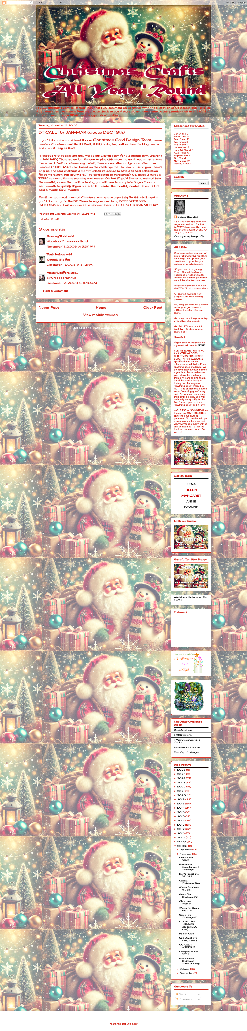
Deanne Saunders (188, 217)
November (186, 854)
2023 (181, 782)
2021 (181, 791)
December (186, 849)
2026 (181, 769)
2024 (181, 778)
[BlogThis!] (109, 214)
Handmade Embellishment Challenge (189, 867)
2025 (181, 774)
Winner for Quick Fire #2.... (189, 888)
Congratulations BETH (189, 952)
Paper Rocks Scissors (187, 747)
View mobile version (100, 315)
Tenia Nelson (56, 254)
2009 (182, 841)
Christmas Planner (185, 902)
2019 (181, 799)
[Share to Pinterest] (119, 214)
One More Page (183, 729)
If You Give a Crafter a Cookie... (187, 741)
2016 (181, 812)
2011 (180, 833)
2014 (181, 820)
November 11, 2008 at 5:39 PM (71, 246)
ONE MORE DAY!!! (186, 858)
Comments (185, 999)
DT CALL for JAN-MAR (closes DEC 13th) (188, 925)
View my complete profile (189, 236)
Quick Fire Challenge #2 (188, 895)
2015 (181, 816)
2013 (181, 824)
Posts (182, 994)
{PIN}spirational (183, 734)
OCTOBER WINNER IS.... (188, 946)
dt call (54, 219)
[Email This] (105, 214)
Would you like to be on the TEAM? (190, 598)
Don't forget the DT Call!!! (189, 875)
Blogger (132, 1023)
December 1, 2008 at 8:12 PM (70, 264)
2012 (181, 829)
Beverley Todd (57, 236)
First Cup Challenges (186, 752)
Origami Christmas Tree (189, 882)
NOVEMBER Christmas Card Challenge (189, 961)
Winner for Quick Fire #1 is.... (189, 909)
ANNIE (191, 501)
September (186, 973)
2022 (181, 786)
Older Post (152, 307)
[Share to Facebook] (116, 214)
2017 (181, 807)
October (185, 969)
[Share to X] (112, 214)
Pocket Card (186, 933)
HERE (201, 345)
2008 (181, 846)
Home (101, 307)
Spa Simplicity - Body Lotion (189, 939)
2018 (181, 803)
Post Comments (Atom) (110, 327)
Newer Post (49, 307)
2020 (182, 795)
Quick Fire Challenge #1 (188, 916)
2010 (181, 837)
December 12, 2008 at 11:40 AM (72, 283)
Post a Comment (55, 290)
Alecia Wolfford (58, 272)
